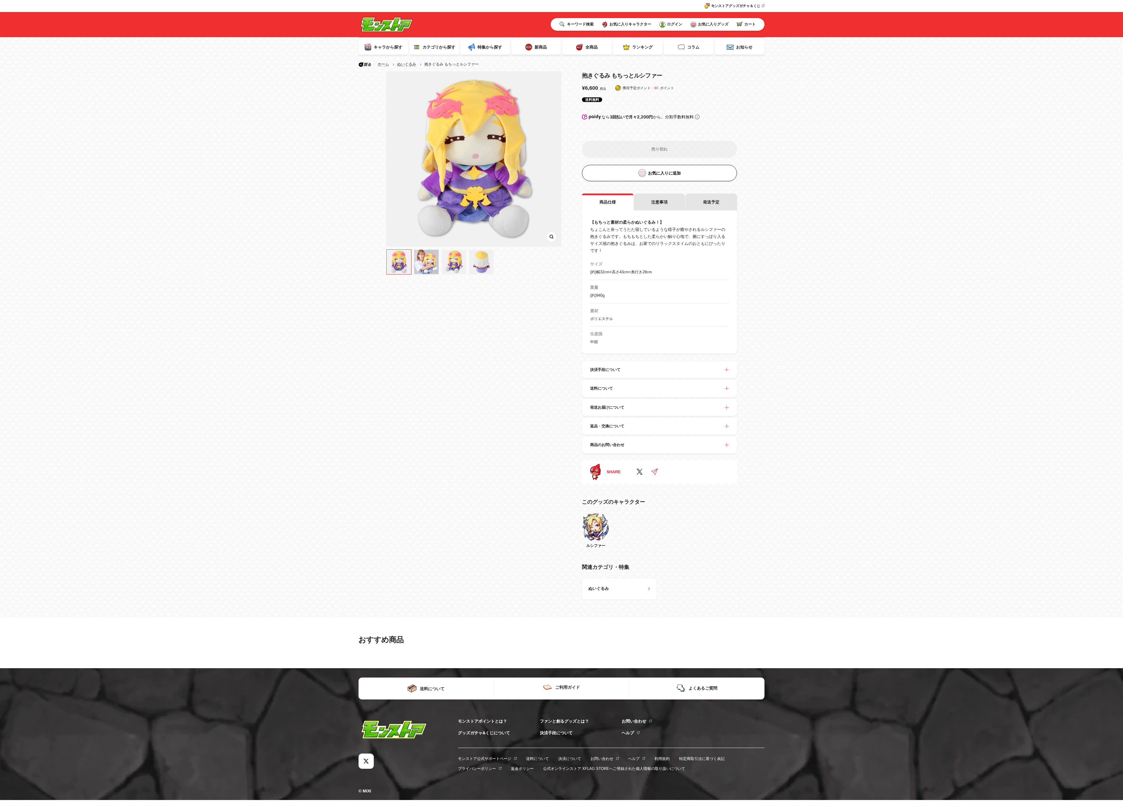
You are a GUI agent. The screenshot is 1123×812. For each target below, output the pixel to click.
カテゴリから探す (439, 47)
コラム (693, 47)
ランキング (642, 47)
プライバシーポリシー (477, 768)
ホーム (383, 64)
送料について (537, 758)
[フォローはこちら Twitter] (366, 761)
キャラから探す (388, 47)
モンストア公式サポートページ (484, 758)
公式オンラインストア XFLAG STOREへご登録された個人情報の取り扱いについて (614, 768)
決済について (569, 758)
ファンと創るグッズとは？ (564, 721)
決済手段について (556, 732)
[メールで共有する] (654, 472)
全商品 (591, 47)
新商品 (541, 47)
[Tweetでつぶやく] (640, 472)
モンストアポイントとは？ (482, 721)
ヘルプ (628, 732)
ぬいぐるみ (406, 64)
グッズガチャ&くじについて (484, 732)
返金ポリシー (522, 768)
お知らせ (744, 47)
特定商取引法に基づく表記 (702, 758)
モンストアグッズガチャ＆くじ (735, 6)
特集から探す (490, 47)
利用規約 (662, 758)
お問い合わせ (634, 721)
